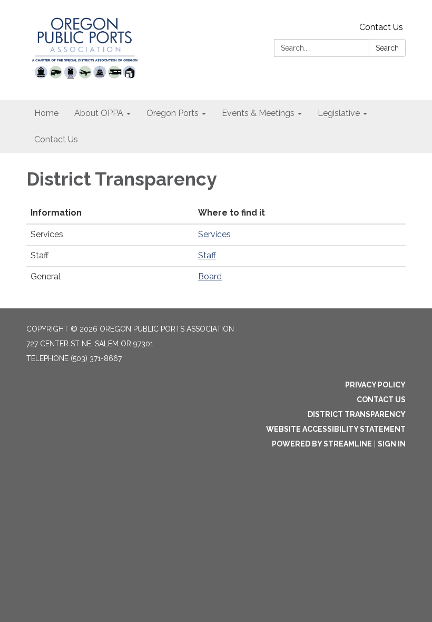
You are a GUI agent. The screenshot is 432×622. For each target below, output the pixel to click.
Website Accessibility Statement (336, 429)
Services (214, 234)
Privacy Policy (375, 385)
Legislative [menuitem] (339, 113)
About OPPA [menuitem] (98, 113)
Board (210, 276)
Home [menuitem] (46, 113)
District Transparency (357, 414)
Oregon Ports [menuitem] (172, 113)
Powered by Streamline (322, 444)
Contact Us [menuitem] (56, 139)
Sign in (392, 444)
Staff (207, 255)
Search (387, 48)
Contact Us (381, 27)
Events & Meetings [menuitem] (258, 113)
